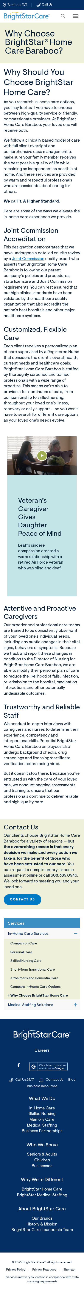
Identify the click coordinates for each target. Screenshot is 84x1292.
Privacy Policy (15, 1269)
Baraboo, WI (17, 4)
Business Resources (42, 1086)
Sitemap (69, 1269)
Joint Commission (28, 259)
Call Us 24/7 (24, 1080)
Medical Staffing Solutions (30, 1005)
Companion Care (23, 943)
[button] (63, 16)
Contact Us (22, 899)
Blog (71, 1080)
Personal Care (21, 952)
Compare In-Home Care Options (35, 987)
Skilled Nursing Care (26, 961)
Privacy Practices (44, 1269)
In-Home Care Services (28, 934)
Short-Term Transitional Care (32, 969)
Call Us (47, 4)
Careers (42, 1051)
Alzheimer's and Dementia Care (34, 978)
